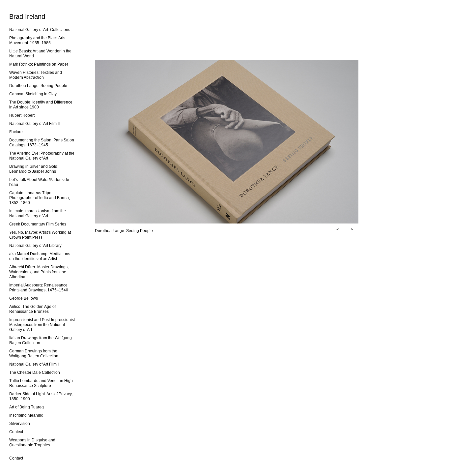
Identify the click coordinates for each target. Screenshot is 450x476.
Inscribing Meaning (26, 415)
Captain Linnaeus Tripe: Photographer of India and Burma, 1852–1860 (39, 198)
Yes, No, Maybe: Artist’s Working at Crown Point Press (40, 235)
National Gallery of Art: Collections (39, 29)
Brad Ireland (27, 16)
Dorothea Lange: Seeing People (38, 85)
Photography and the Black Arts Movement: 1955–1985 (37, 40)
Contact (16, 458)
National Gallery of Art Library (35, 245)
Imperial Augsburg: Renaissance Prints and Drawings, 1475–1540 (38, 287)
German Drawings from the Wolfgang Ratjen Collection (33, 353)
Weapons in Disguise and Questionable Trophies (32, 442)
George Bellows (23, 298)
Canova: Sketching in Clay (33, 94)
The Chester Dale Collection (34, 372)
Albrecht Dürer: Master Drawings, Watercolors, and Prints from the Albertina (39, 272)
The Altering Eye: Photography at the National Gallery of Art (41, 156)
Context (16, 432)
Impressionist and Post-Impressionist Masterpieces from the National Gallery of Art (42, 324)
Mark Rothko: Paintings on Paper (38, 64)
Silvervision (19, 423)
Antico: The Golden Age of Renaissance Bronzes (32, 309)
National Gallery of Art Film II (34, 123)
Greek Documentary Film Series (37, 224)
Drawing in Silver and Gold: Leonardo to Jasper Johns (33, 169)
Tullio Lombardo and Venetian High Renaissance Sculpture (41, 383)
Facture (16, 132)
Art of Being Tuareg (26, 407)
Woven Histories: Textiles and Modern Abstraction (35, 75)
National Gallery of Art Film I (34, 364)
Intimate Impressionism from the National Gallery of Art (37, 213)
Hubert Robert (22, 115)
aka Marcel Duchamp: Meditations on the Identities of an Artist (39, 256)
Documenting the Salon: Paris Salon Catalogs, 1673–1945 (41, 142)
